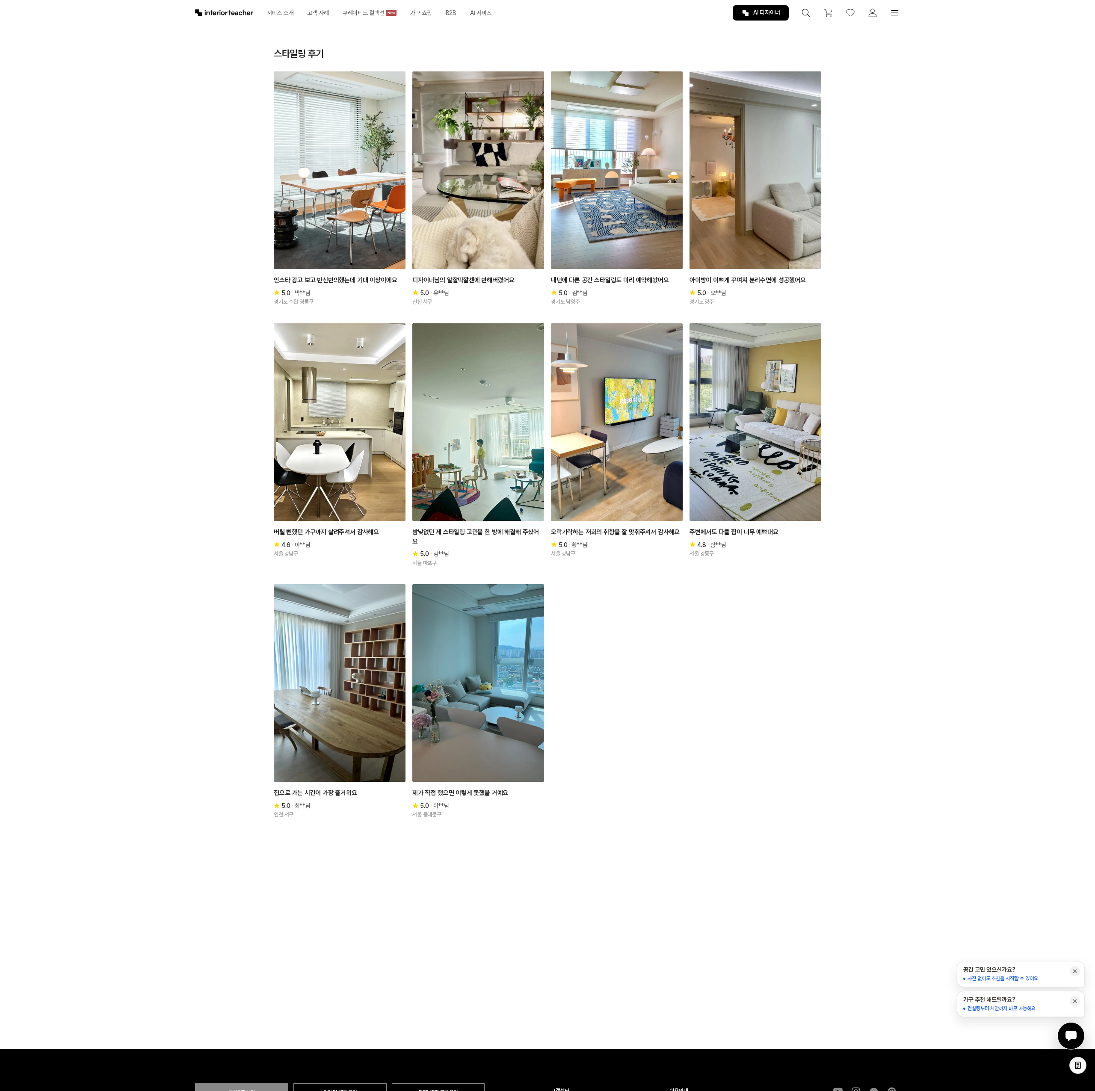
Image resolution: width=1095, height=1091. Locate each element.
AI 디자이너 (766, 12)
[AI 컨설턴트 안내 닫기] (1075, 971)
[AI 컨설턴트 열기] (1071, 1036)
